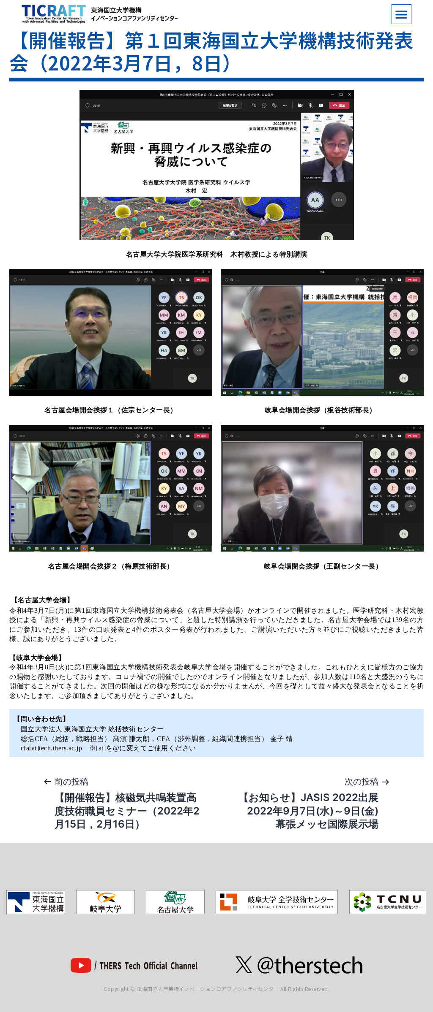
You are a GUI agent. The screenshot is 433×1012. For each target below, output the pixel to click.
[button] (401, 14)
